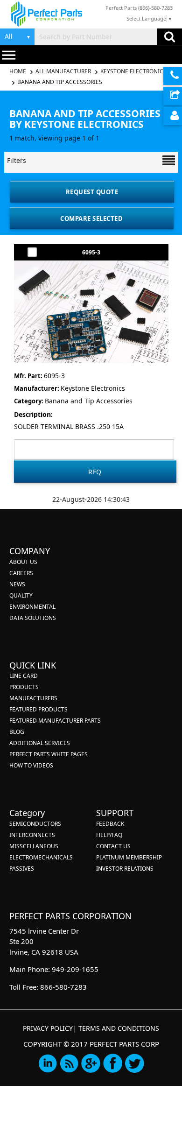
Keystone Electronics (133, 71)
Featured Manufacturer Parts (55, 721)
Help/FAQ (109, 835)
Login (172, 116)
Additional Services (39, 743)
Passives (21, 869)
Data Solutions (32, 618)
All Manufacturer (63, 71)
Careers (21, 573)
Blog (16, 732)
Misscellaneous (33, 846)
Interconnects (32, 835)
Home (18, 71)
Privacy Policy (48, 1028)
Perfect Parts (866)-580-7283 (139, 7)
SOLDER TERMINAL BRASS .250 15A (69, 426)
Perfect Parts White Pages (48, 754)
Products (24, 687)
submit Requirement (172, 96)
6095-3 (91, 252)
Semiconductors (35, 824)
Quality (21, 595)
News (17, 584)
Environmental (32, 607)
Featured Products (38, 709)
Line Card (23, 676)
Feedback (110, 824)
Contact (172, 76)
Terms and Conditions (118, 1028)
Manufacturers (33, 698)
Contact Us (113, 846)
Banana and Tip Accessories (59, 82)
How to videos (31, 765)
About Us (23, 562)
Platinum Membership (129, 857)
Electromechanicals (41, 857)
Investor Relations (125, 869)
